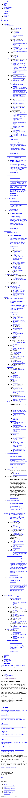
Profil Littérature (16, 33)
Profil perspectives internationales (17, 46)
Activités (15, 283)
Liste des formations (17, 531)
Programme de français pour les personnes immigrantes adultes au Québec (20, 553)
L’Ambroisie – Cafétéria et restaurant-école (19, 622)
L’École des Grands (17, 385)
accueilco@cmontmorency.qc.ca (8, 767)
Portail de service (8, 7)
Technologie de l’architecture (19, 87)
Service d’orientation (17, 328)
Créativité (12, 379)
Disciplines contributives (12, 210)
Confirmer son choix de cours (20, 411)
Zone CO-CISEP (17, 268)
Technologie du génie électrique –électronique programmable (18, 126)
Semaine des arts (16, 400)
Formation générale (11, 198)
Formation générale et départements (18, 258)
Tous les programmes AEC (19, 519)
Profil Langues (16, 37)
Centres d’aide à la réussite (19, 290)
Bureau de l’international (9, 790)
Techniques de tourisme (18, 74)
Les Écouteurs (16, 325)
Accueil (2, 665)
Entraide (15, 372)
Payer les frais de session (18, 413)
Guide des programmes (18, 270)
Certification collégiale (15, 527)
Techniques (15, 252)
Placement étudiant (17, 329)
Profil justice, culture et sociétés (20, 48)
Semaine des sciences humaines (20, 399)
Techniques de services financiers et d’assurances (18, 61)
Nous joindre (7, 11)
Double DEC (10, 137)
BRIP (5, 787)
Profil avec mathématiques (19, 49)
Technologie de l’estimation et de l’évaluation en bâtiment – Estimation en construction (20, 90)
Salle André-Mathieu (17, 618)
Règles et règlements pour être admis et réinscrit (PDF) (20, 448)
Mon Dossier (7, 794)
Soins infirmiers (16, 130)
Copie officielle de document (19, 437)
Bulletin (14, 434)
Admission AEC (16, 521)
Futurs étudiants (7, 231)
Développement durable (9, 786)
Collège (5, 3)
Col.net (2, 20)
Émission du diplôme (17, 438)
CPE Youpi (15, 614)
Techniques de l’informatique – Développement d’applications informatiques (20, 114)
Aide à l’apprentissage (18, 289)
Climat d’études (16, 324)
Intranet (5, 16)
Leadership (15, 383)
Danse (14, 53)
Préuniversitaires (10, 25)
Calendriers (6, 1)
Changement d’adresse (18, 442)
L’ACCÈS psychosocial (18, 293)
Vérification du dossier (18, 439)
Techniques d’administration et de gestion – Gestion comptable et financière (20, 67)
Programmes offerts (17, 540)
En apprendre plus (14, 153)
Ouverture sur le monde (18, 369)
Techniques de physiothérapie (20, 135)
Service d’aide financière (18, 291)
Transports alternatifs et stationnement (18, 353)
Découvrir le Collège (11, 248)
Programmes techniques (12, 57)
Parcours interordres (11, 175)
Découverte (15, 375)
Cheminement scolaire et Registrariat (15, 401)
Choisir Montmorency (12, 232)
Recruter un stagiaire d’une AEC (14, 556)
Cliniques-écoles (10, 629)
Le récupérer (16, 418)
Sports (8, 469)
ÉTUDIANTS (13, 542)
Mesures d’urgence (8, 792)
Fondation (6, 9)
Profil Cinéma (16, 32)
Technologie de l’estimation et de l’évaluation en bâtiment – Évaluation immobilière (20, 94)
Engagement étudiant (17, 276)
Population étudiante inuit (13, 500)
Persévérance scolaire (18, 333)
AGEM (14, 365)
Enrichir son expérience (12, 274)
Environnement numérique (19, 363)
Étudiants (6, 297)
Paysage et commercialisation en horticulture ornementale (19, 77)
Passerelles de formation (18, 256)
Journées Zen (16, 393)
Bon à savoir (13, 441)
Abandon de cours (17, 425)
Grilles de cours (16, 431)
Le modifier (15, 419)
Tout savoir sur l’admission (19, 262)
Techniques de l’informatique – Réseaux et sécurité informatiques (20, 118)
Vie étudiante (10, 367)
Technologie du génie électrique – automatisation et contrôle (19, 122)
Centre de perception (17, 334)
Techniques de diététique (18, 134)
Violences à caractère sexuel (19, 322)
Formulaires (15, 549)
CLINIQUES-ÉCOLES (15, 598)
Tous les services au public (13, 596)
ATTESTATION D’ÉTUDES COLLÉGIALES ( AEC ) (17, 517)
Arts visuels (15, 56)
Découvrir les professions (10, 678)
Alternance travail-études (18, 279)
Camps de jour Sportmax (18, 615)
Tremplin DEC (16, 255)
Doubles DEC (16, 254)
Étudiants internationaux (18, 263)
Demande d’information (18, 534)
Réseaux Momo (16, 336)
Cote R (5, 676)
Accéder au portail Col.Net (19, 410)
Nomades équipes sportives (19, 285)
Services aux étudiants (12, 286)
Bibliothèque (7, 5)
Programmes (7, 24)
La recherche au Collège (9, 788)
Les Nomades (16, 473)
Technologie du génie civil (19, 96)
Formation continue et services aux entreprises (15, 513)
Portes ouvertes (16, 266)
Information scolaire (8, 675)
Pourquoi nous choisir (18, 533)
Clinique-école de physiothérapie (17, 600)
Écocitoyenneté (13, 376)
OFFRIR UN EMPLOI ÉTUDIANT (15, 577)
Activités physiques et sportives (20, 475)
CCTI (5, 4)
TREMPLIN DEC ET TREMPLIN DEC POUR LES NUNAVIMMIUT (16, 156)
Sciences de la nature (17, 28)
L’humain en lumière (17, 272)
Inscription (15, 526)
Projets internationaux (18, 278)
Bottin (2, 777)
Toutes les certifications (18, 529)
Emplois (5, 784)
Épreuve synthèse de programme (17, 445)
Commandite (16, 435)
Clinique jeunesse (17, 347)
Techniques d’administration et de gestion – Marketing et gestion (20, 71)
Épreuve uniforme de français (19, 443)
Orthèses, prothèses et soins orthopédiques (19, 132)
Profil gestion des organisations (20, 51)
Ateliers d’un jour (17, 267)
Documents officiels (14, 433)
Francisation (12, 550)
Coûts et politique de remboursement (17, 547)
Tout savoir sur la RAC (18, 541)
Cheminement (13, 421)
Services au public (8, 595)
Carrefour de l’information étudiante (15, 298)
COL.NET (6, 13)
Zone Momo (6, 8)
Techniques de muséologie (19, 80)
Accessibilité (7, 791)
